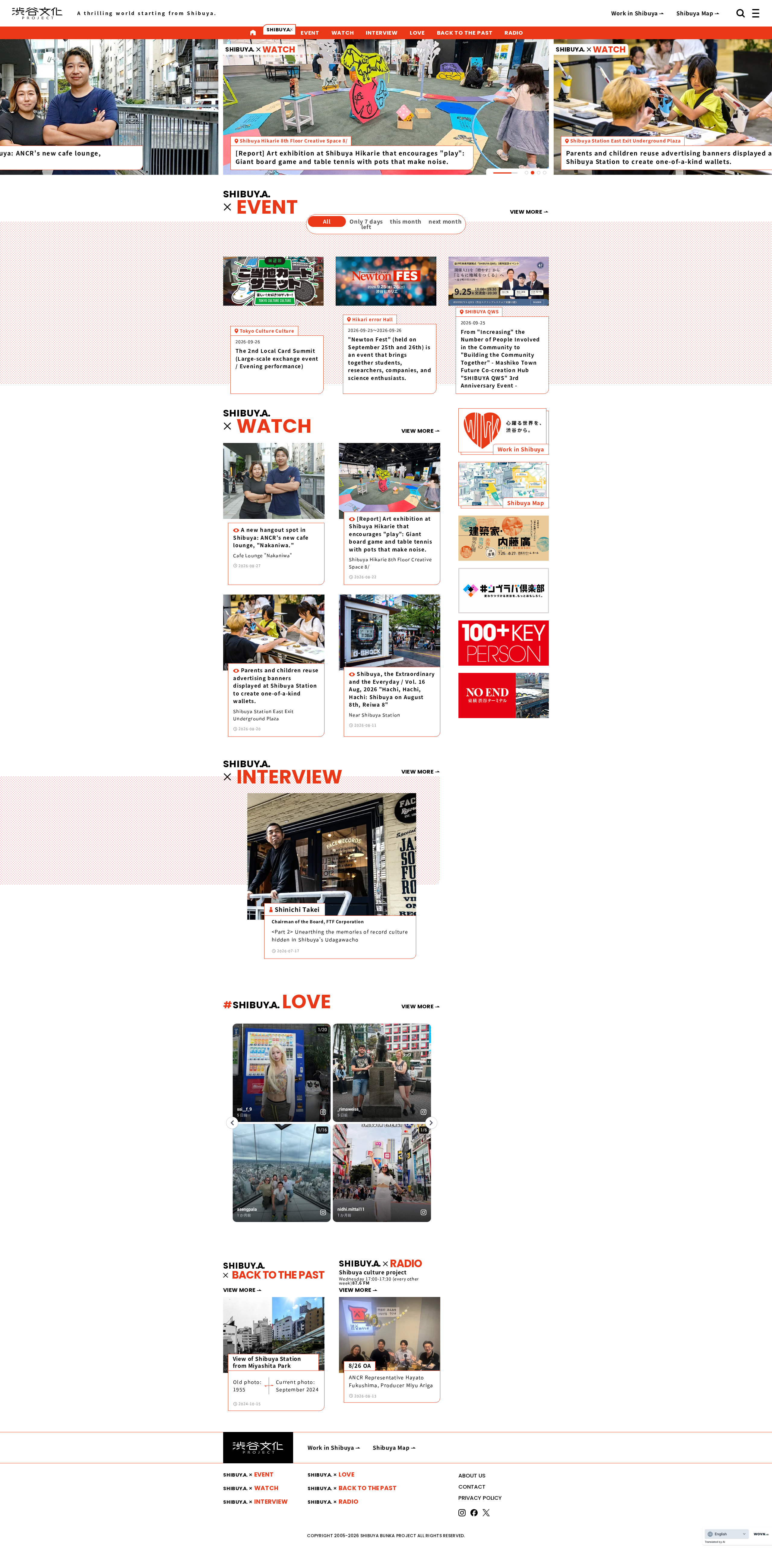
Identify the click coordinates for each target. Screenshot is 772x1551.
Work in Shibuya (634, 13)
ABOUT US (472, 1475)
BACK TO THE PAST (465, 32)
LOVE (417, 32)
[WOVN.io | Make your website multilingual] (760, 1534)
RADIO (514, 32)
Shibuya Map (694, 13)
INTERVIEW (381, 32)
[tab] (526, 172)
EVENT (310, 32)
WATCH (342, 32)
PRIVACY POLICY (480, 1498)
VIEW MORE (526, 212)
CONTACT (472, 1486)
